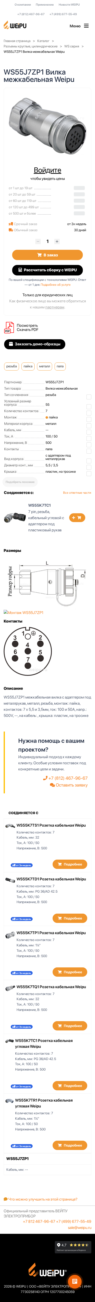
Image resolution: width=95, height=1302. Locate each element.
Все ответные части (77, 492)
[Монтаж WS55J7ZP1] (23, 612)
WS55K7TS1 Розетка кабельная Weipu (51, 825)
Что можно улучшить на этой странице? (42, 1199)
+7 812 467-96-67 (39, 1221)
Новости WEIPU (69, 4)
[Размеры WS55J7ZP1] (47, 582)
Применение (45, 4)
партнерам (54, 307)
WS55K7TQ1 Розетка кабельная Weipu (51, 987)
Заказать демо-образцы (37, 344)
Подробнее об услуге (56, 284)
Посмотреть (27, 325)
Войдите (47, 169)
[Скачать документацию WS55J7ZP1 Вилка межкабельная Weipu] (10, 327)
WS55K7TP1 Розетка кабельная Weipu (51, 932)
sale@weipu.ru (79, 1227)
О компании (23, 4)
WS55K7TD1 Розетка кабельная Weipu (51, 879)
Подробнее (72, 864)
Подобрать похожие (20, 482)
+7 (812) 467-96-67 (31, 14)
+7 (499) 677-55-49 (63, 14)
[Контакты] (28, 651)
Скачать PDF (27, 329)
